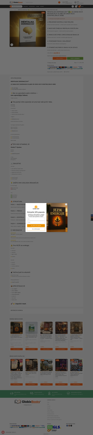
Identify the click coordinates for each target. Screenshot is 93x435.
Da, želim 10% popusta (36, 225)
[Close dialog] (66, 204)
